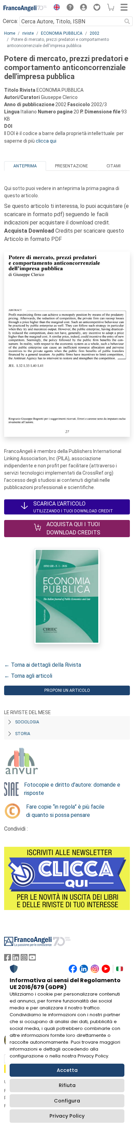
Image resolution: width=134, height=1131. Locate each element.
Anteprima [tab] (25, 166)
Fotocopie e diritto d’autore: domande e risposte (72, 788)
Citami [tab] (114, 166)
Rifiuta (67, 1085)
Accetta (67, 1070)
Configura (67, 1100)
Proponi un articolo (67, 690)
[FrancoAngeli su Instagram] (24, 959)
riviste (28, 33)
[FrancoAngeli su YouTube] (32, 959)
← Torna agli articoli (28, 676)
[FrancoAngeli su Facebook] (7, 959)
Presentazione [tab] (71, 166)
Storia (22, 733)
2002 (94, 33)
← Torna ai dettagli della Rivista (42, 665)
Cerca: (10, 21)
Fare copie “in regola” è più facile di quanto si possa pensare (65, 810)
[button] (55, 8)
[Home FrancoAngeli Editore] (25, 8)
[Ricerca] (127, 21)
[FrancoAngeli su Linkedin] (15, 959)
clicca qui (46, 141)
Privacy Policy (67, 1115)
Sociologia (27, 722)
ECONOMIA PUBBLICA (61, 33)
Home (9, 33)
